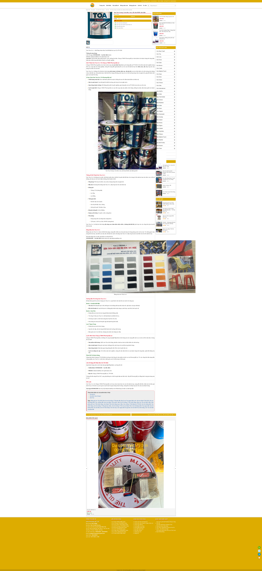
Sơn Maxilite (160, 139)
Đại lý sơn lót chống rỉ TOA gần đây (111, 400)
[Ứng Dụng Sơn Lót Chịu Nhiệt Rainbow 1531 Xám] (159, 204)
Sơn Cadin (159, 68)
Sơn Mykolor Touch (161, 71)
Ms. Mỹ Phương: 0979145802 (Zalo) (120, 526)
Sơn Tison (159, 148)
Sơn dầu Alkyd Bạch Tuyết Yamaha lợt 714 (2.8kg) (169, 179)
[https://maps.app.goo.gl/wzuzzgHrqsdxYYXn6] (259, 554)
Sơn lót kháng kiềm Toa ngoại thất (140, 405)
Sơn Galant (159, 119)
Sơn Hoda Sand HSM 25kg (169, 191)
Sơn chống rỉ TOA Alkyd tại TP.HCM (132, 404)
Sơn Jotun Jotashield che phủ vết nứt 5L (165, 527)
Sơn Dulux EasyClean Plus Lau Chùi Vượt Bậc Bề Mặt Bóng (166, 531)
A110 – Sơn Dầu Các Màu (162, 528)
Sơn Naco (159, 108)
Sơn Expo (159, 74)
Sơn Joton (159, 105)
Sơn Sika (159, 85)
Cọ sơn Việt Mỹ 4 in (91, 509)
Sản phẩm (115, 5)
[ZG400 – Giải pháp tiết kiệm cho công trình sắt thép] (159, 224)
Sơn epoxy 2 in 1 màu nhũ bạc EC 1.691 (169, 166)
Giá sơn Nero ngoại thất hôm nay (168, 216)
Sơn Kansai (160, 145)
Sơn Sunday (160, 117)
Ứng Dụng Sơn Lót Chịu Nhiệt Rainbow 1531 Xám (168, 203)
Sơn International (161, 88)
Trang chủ (102, 5)
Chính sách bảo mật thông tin (121, 22)
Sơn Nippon (160, 111)
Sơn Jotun (159, 94)
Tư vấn (145, 5)
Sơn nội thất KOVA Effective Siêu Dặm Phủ (166, 23)
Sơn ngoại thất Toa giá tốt (123, 407)
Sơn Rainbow (160, 102)
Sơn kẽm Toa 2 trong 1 (95, 396)
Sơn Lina (159, 56)
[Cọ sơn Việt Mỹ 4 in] (131, 464)
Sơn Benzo (159, 65)
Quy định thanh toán (138, 528)
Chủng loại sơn (137, 531)
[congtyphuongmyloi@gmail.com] (259, 557)
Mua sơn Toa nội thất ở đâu (144, 402)
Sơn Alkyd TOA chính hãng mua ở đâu (113, 404)
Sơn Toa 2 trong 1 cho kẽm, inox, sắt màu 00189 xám (100, 414)
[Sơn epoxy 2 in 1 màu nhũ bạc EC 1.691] (159, 167)
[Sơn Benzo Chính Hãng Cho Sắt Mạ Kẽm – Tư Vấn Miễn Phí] (159, 211)
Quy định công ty (138, 530)
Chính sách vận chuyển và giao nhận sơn (124, 24)
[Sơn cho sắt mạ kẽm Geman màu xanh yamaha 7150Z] (159, 173)
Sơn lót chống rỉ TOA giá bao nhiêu (102, 405)
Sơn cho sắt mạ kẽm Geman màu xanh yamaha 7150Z (169, 172)
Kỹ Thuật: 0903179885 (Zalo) (118, 533)
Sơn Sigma (159, 125)
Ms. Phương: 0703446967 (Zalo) (119, 523)
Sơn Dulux (159, 79)
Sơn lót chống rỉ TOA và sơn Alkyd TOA (122, 405)
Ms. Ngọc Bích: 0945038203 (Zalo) (120, 530)
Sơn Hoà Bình (160, 131)
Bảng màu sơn (124, 5)
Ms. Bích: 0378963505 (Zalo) (118, 528)
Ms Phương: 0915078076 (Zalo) (119, 527)
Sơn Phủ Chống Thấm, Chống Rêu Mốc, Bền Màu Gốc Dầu (167, 31)
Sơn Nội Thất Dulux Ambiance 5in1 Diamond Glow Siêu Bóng (164, 525)
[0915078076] (259, 547)
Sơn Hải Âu (160, 91)
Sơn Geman (160, 99)
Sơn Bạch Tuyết (161, 51)
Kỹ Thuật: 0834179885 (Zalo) (118, 521)
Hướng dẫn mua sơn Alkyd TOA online (107, 402)
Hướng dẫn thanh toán (120, 26)
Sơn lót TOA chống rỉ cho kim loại (108, 407)
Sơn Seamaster (160, 114)
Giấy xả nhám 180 (167, 185)
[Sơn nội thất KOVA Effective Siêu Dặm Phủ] (156, 26)
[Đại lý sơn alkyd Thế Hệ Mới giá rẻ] (159, 230)
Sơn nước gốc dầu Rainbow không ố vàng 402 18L (166, 522)
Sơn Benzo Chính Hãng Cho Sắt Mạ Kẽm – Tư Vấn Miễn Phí (169, 210)
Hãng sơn (136, 533)
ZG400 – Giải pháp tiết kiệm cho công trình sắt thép (169, 223)
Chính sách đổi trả (119, 28)
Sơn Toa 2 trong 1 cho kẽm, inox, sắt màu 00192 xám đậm (161, 414)
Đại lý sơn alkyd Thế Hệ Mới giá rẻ (168, 229)
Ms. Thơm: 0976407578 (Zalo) (119, 531)
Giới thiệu (108, 5)
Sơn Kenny (159, 122)
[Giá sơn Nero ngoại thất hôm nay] (159, 218)
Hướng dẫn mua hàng (139, 526)
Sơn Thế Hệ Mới (161, 97)
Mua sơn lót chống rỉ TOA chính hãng (127, 402)
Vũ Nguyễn (143, 570)
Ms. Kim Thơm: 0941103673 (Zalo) (120, 524)
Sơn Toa (92, 397)
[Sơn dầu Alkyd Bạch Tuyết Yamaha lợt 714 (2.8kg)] (159, 180)
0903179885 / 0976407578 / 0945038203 (167, 1)
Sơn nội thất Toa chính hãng (138, 407)
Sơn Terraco (160, 82)
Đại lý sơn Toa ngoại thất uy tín (128, 400)
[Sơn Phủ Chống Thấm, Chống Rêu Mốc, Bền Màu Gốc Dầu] (156, 33)
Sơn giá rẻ (92, 394)
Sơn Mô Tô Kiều (161, 142)
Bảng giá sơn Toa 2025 (96, 400)
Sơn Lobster (160, 128)
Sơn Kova (159, 59)
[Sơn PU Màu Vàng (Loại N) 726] (156, 19)
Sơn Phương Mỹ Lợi (145, 1)
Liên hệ (140, 5)
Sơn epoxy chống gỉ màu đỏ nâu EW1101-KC (166, 38)
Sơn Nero (159, 76)
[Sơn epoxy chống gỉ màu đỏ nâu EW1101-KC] (156, 41)
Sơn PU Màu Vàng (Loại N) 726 (166, 16)
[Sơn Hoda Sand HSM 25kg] (159, 193)
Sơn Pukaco (160, 134)
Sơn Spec (159, 62)
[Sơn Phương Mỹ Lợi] (92, 5)
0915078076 (154, 1)
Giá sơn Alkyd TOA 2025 (143, 400)
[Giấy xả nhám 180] (159, 186)
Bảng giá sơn (132, 5)
